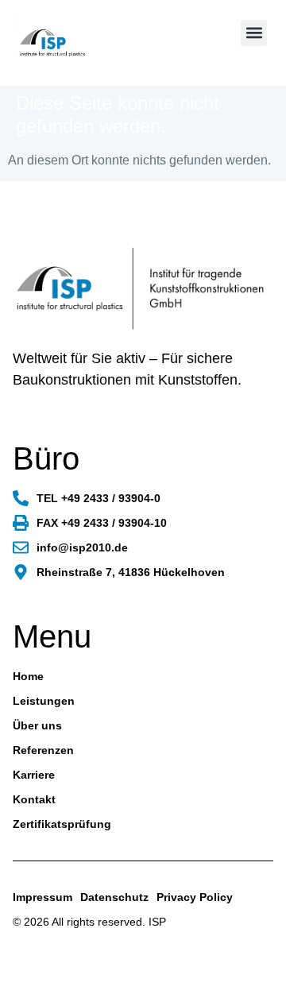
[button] (254, 33)
